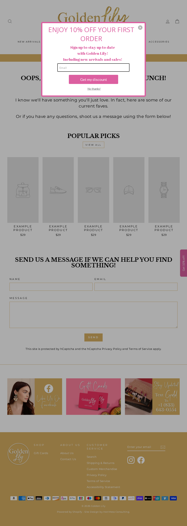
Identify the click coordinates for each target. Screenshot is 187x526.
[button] (140, 27)
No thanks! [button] (94, 88)
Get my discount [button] (93, 79)
